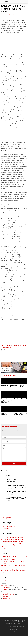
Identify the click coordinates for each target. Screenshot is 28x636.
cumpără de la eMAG (8, 526)
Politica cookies (20, 621)
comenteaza (16, 14)
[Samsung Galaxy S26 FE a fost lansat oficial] (7, 381)
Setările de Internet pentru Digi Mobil (12, 542)
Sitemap (4, 621)
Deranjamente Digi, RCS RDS (10, 345)
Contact (14, 623)
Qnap (14, 350)
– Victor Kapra (5, 587)
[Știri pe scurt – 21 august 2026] (7, 409)
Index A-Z (20, 623)
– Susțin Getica (5, 596)
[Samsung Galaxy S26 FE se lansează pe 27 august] (20, 409)
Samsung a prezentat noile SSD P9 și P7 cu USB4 (19, 387)
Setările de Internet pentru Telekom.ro (13, 544)
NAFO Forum (6, 598)
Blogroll (23, 620)
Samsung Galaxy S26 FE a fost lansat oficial (7, 386)
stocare (18, 350)
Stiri (10, 14)
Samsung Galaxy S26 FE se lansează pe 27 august (20, 414)
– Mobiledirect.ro (6, 581)
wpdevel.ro (17, 631)
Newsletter (8, 623)
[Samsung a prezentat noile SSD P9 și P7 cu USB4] (20, 381)
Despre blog (16, 620)
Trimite (14, 463)
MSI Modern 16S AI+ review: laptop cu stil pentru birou (16, 480)
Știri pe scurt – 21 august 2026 (5, 414)
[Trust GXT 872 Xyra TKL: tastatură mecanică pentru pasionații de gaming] (3, 486)
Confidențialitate (11, 621)
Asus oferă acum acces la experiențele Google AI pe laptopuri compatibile (7, 400)
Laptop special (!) (6, 518)
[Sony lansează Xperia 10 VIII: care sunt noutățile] (20, 394)
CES (10, 350)
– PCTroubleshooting (7, 594)
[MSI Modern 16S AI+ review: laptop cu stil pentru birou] (3, 480)
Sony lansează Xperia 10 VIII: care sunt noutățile (20, 399)
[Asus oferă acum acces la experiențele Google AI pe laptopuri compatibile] (7, 394)
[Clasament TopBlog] (14, 605)
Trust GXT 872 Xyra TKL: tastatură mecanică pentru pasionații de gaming (16, 486)
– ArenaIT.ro (4, 585)
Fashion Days (6, 528)
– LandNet (4, 590)
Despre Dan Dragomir (7, 620)
